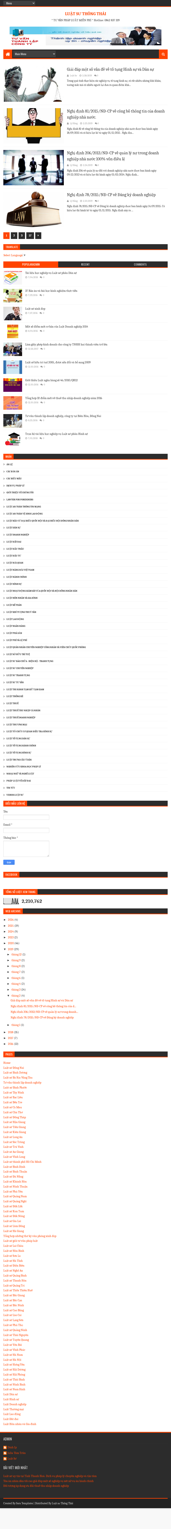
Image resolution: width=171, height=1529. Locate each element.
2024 (11, 931)
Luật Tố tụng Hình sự (18, 752)
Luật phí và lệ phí (16, 640)
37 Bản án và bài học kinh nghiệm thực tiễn (51, 291)
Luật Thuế (12, 703)
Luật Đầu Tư (13, 555)
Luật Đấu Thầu (15, 549)
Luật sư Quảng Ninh (15, 1330)
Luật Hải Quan (14, 563)
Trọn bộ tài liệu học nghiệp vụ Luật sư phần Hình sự (56, 434)
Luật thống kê (14, 696)
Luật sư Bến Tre (12, 1102)
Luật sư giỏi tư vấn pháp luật (20, 1241)
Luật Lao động (15, 619)
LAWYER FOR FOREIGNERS (19, 499)
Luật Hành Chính (16, 577)
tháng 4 (16, 984)
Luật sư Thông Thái (62, 1503)
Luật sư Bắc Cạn (12, 1300)
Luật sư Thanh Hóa (14, 1280)
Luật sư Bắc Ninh (13, 1305)
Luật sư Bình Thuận (15, 1171)
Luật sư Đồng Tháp (14, 1117)
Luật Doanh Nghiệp (17, 534)
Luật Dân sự (10, 1394)
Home (6, 1063)
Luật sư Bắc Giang (14, 1295)
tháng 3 (16, 989)
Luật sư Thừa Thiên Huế (18, 1290)
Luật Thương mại (13, 1409)
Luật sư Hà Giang (13, 1231)
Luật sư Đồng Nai (13, 1068)
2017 (11, 1038)
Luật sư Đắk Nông (14, 1216)
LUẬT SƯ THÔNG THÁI (85, 13)
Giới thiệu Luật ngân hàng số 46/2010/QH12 (51, 380)
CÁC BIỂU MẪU (14, 478)
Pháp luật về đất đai (18, 780)
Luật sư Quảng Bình (15, 1275)
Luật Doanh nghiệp (14, 1404)
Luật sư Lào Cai (12, 1315)
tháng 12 (16, 954)
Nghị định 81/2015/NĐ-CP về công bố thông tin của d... (43, 1006)
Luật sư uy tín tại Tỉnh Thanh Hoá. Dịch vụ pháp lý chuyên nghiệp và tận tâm (50, 1476)
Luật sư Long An (13, 1137)
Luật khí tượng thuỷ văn (21, 612)
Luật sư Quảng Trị (14, 1285)
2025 (11, 926)
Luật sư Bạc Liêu (13, 1097)
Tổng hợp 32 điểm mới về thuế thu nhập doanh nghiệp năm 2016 (63, 398)
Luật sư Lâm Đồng (14, 1226)
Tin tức (10, 788)
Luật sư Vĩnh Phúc (14, 1350)
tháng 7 (16, 972)
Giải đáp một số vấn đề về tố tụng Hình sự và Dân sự (110, 69)
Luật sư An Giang (13, 1152)
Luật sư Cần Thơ (13, 1112)
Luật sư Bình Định (14, 1167)
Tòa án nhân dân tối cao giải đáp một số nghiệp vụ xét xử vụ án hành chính (48, 1481)
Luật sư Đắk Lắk (13, 1206)
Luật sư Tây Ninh (13, 1092)
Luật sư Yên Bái (12, 1345)
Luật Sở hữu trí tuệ (18, 654)
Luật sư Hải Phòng (14, 1374)
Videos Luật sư (15, 795)
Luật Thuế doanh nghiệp (20, 717)
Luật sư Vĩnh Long (14, 1157)
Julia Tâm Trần (17, 1453)
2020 (11, 943)
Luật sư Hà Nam (13, 1355)
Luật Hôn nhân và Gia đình (22, 598)
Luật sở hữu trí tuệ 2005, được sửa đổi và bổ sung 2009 (58, 362)
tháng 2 (16, 995)
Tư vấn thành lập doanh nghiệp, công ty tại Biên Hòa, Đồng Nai (63, 416)
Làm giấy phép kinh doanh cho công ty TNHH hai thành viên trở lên (66, 344)
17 (30, 235)
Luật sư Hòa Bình (13, 1251)
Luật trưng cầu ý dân (19, 759)
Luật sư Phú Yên (13, 1191)
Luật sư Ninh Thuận (15, 1186)
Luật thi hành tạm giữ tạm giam (25, 689)
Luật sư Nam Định (14, 1389)
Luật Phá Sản (14, 633)
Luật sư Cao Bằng (13, 1310)
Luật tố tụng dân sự (18, 738)
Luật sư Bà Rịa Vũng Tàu (18, 1077)
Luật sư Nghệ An (13, 1270)
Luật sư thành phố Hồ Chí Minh (22, 1162)
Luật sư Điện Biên (13, 1265)
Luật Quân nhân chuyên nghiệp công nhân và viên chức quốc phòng (46, 647)
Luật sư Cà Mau (12, 1107)
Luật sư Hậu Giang (14, 1122)
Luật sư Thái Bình (14, 1379)
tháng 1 (16, 1025)
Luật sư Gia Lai (12, 1221)
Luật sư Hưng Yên (14, 1364)
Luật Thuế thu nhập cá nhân (23, 710)
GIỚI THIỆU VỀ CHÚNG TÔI (20, 492)
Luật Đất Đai (13, 542)
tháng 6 (16, 978)
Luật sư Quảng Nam (15, 1196)
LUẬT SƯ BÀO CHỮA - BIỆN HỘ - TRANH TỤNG (29, 661)
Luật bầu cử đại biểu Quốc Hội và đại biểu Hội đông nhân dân (42, 521)
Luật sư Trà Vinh (13, 1147)
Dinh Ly (12, 1447)
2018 (11, 1032)
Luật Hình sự (11, 1399)
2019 (11, 949)
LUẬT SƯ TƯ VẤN (15, 682)
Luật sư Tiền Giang (14, 1127)
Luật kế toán (14, 605)
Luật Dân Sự (13, 527)
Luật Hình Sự (14, 584)
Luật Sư (12, 1458)
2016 (11, 1044)
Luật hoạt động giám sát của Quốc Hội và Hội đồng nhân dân (41, 591)
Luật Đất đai (10, 1419)
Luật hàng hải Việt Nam (20, 570)
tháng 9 (16, 960)
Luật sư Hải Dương (14, 1369)
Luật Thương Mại (16, 724)
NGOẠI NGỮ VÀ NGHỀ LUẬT (20, 773)
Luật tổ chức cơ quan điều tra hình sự (29, 731)
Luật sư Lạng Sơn (13, 1320)
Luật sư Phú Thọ (13, 1325)
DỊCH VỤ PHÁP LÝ (15, 485)
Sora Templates (24, 1503)
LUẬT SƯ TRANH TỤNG (18, 675)
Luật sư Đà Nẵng (13, 1176)
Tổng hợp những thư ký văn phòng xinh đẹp (29, 1236)
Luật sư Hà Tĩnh (13, 1261)
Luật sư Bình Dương (15, 1072)
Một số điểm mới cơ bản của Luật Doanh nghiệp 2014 (56, 326)
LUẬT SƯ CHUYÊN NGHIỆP (20, 668)
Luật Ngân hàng (15, 626)
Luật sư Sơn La (12, 1256)
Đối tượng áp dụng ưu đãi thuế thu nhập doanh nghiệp (36, 1486)
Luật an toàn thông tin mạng (23, 506)
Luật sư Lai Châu (13, 1246)
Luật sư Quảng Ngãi (14, 1201)
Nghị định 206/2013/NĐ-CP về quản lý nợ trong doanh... (44, 1012)
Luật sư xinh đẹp (35, 309)
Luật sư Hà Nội (12, 1360)
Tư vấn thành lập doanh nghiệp (22, 1082)
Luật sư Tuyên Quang (16, 1340)
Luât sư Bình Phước (15, 1087)
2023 (11, 937)
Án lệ (9, 464)
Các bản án (12, 471)
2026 (11, 920)
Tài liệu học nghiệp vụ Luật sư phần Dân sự (51, 273)
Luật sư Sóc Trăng (14, 1142)
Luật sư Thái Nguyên (15, 1335)
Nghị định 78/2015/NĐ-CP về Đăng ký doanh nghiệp (111, 194)
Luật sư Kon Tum (13, 1211)
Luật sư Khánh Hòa (15, 1181)
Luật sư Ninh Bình (14, 1384)
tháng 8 (16, 966)
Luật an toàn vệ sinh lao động (24, 513)
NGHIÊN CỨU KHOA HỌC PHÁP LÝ (23, 766)
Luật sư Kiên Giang (14, 1132)
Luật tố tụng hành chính (21, 745)
